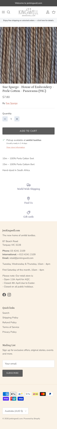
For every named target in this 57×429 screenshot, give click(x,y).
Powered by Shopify (32, 418)
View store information (15, 147)
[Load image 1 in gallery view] (28, 55)
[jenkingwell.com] (28, 12)
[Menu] (3, 12)
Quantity (7, 113)
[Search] (10, 12)
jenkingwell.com (16, 418)
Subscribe (12, 373)
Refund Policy (9, 322)
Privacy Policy (9, 331)
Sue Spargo (11, 103)
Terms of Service (10, 327)
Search (5, 312)
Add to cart (28, 130)
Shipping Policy (10, 317)
